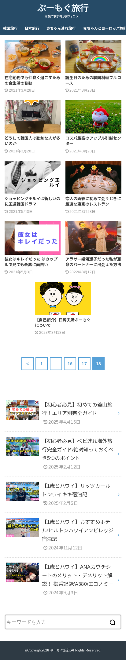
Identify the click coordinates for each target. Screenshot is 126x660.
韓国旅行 (10, 28)
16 (70, 363)
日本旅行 (32, 28)
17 (84, 363)
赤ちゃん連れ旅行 (61, 28)
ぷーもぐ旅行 (63, 8)
